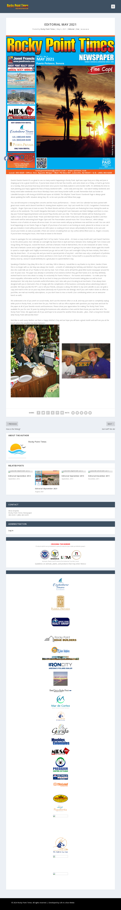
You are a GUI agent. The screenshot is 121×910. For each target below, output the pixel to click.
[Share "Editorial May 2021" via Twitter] (43, 412)
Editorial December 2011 (99, 476)
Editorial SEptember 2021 (46, 488)
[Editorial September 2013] (74, 472)
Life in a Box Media (67, 902)
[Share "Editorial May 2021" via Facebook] (38, 412)
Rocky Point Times (48, 29)
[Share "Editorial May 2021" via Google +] (48, 412)
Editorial (71, 29)
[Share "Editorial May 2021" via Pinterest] (57, 412)
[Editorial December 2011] (100, 472)
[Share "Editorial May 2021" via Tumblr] (52, 412)
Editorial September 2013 (73, 476)
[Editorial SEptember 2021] (47, 478)
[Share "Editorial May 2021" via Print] (62, 412)
